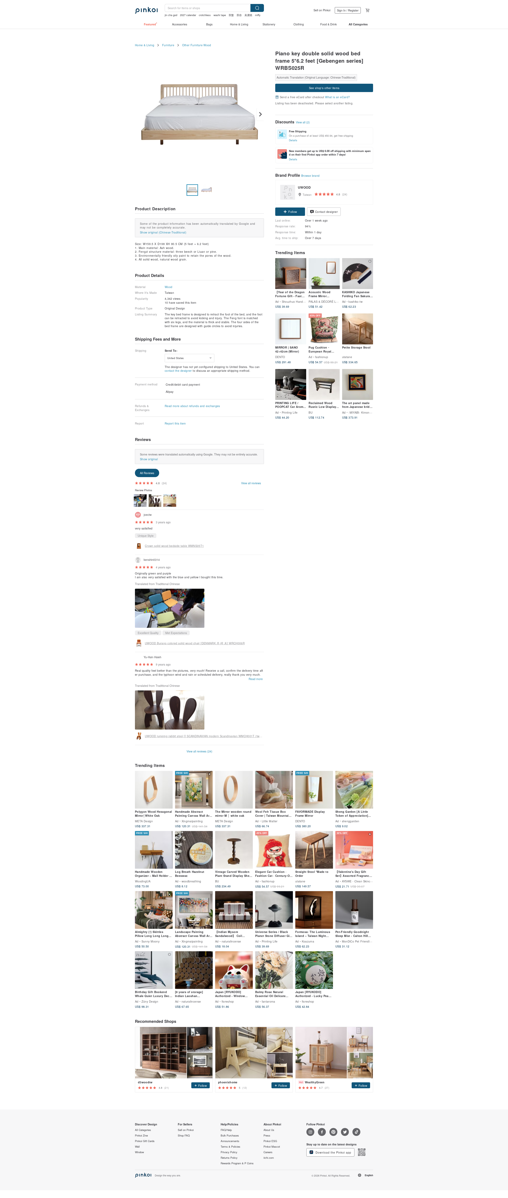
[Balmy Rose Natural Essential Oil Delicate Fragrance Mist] (274, 970)
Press (267, 1135)
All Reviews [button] (147, 473)
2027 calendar (188, 15)
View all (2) (303, 122)
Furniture (168, 45)
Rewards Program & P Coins (237, 1163)
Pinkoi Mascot (272, 1146)
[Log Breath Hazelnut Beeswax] (194, 850)
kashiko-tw (355, 302)
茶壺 (239, 15)
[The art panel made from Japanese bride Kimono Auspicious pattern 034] (357, 384)
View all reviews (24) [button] (199, 751)
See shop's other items (324, 88)
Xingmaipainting (192, 821)
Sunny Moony (150, 941)
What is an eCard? (337, 97)
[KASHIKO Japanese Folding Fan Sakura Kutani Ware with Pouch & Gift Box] (357, 273)
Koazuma (308, 941)
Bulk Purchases (230, 1135)
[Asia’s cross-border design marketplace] (146, 10)
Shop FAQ (184, 1135)
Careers (268, 1152)
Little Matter (270, 821)
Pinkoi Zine (141, 1135)
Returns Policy (229, 1157)
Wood (207, 45)
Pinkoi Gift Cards (145, 1141)
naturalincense (231, 941)
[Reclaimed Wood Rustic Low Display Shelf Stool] (324, 384)
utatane (347, 357)
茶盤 (231, 15)
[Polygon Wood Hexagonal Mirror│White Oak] (154, 790)
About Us (269, 1130)
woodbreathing (191, 881)
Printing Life (290, 412)
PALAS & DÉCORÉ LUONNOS (328, 302)
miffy (258, 15)
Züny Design (149, 1001)
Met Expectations (176, 633)
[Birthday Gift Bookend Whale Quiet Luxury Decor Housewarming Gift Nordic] (154, 970)
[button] (290, 212)
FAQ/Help (226, 1130)
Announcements (230, 1141)
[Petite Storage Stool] (357, 328)
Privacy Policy (229, 1152)
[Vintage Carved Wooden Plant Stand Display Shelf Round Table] (234, 850)
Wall (137, 1146)
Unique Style (146, 536)
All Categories (143, 1130)
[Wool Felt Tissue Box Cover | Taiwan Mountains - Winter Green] (274, 790)
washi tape (220, 15)
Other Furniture (192, 45)
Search (257, 8)
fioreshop (228, 1001)
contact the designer (178, 371)
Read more (256, 679)
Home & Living (144, 45)
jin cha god (171, 15)
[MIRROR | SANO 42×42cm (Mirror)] (290, 328)
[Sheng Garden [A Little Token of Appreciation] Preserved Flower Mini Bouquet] (354, 790)
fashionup (321, 357)
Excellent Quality (148, 633)
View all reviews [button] (251, 483)
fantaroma (268, 1001)
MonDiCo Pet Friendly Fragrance (364, 941)
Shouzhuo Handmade (296, 302)
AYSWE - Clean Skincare (358, 881)
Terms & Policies (230, 1146)
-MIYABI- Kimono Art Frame (366, 412)
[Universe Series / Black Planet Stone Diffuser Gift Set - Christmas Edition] (274, 910)
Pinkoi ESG (270, 1141)
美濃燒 (248, 15)
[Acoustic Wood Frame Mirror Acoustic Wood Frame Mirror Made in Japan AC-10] (324, 273)
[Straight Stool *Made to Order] (314, 850)
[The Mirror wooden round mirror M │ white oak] (234, 790)
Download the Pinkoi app (333, 1152)
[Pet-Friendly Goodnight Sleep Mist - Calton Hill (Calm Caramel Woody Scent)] (354, 910)
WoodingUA (142, 881)
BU (311, 412)
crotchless (205, 15)
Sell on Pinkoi (322, 10)
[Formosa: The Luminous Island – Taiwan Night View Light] (314, 910)
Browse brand (310, 176)
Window (139, 1152)
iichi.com (269, 1157)
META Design (144, 821)
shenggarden (350, 821)
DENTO (280, 357)
